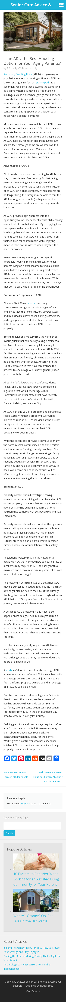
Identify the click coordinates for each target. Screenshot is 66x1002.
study (9, 670)
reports (31, 303)
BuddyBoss (46, 985)
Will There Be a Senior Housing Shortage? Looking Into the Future (47, 777)
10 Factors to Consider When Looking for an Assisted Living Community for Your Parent (36, 879)
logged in (25, 803)
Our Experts (33, 991)
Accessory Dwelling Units (18, 74)
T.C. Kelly (12, 68)
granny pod (42, 82)
